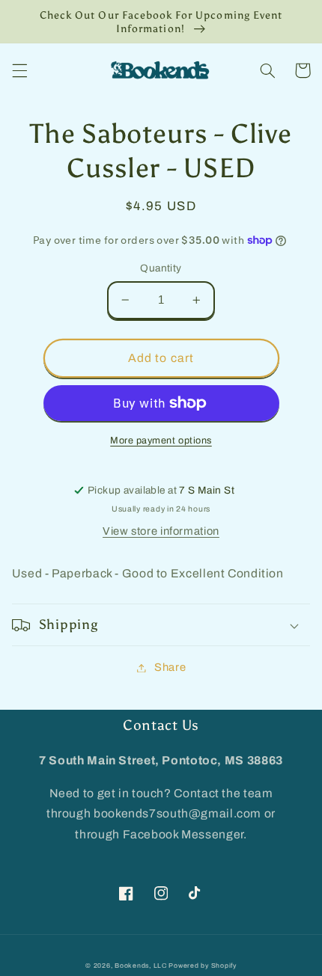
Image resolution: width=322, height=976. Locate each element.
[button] (19, 70)
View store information (161, 531)
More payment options (161, 440)
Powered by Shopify (202, 965)
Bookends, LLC (141, 965)
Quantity (160, 268)
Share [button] (170, 667)
